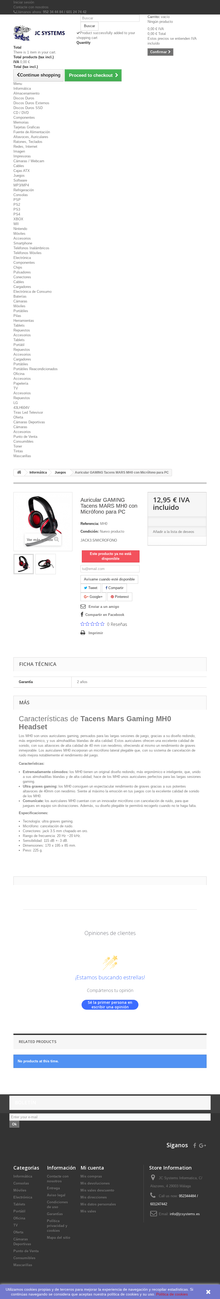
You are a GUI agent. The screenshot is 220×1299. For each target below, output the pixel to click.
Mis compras (91, 1176)
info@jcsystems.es (185, 1214)
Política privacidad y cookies (57, 1226)
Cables (18, 166)
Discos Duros (23, 98)
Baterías (20, 296)
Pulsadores (22, 272)
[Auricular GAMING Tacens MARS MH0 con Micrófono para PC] (24, 564)
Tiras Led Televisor (28, 412)
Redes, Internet (25, 147)
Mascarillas (22, 456)
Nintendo (20, 229)
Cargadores (22, 287)
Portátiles (20, 311)
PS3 (16, 209)
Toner (17, 446)
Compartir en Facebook (104, 615)
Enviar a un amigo (104, 607)
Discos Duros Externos (31, 103)
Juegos (19, 176)
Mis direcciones (93, 1197)
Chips (17, 267)
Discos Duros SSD (28, 108)
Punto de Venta (25, 437)
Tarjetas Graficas (26, 127)
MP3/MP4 (21, 185)
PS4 (16, 214)
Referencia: (89, 524)
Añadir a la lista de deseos (173, 532)
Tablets (19, 325)
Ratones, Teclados (27, 142)
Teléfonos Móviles (27, 253)
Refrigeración (23, 190)
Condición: (89, 531)
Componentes (24, 118)
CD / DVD (21, 113)
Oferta (18, 417)
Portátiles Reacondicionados (35, 369)
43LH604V (21, 408)
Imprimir (96, 633)
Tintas (18, 451)
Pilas (17, 316)
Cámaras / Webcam (28, 161)
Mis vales (88, 1211)
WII (16, 224)
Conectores (22, 277)
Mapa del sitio (58, 1238)
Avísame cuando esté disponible (109, 579)
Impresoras (22, 156)
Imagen (19, 151)
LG (15, 403)
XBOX (18, 219)
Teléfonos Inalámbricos (31, 248)
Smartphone (22, 243)
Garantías (55, 1214)
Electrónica (22, 258)
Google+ (96, 597)
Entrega (53, 1188)
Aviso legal (56, 1195)
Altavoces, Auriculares (30, 137)
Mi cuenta (92, 1167)
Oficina (18, 374)
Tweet (92, 588)
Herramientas (23, 321)
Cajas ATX (21, 171)
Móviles (19, 234)
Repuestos (21, 330)
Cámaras (20, 301)
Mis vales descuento (97, 1190)
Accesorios (22, 238)
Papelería (20, 383)
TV (15, 388)
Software (20, 180)
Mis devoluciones (95, 1183)
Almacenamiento (26, 93)
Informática (22, 88)
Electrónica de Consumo (32, 292)
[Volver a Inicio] (19, 472)
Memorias (21, 122)
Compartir (115, 588)
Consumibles (23, 441)
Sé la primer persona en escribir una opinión (110, 1005)
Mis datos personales (98, 1204)
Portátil (18, 345)
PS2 (16, 205)
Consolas (20, 195)
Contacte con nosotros (31, 7)
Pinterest (121, 597)
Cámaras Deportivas (29, 422)
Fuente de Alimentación (31, 132)
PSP (17, 200)
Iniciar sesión (23, 2)
